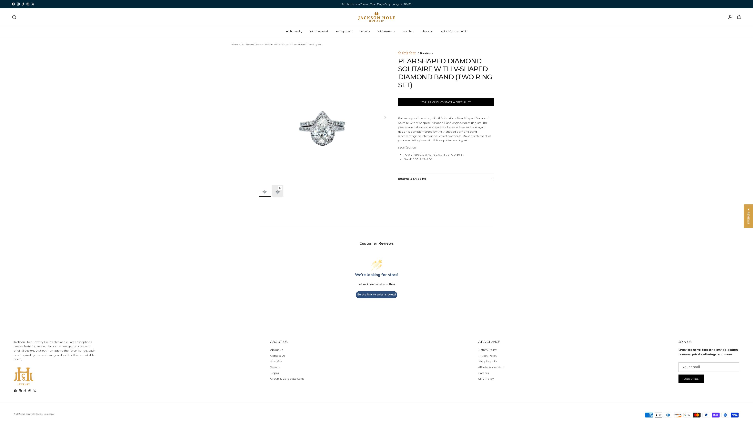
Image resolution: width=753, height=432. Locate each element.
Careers (483, 373)
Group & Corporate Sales (287, 378)
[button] (748, 216)
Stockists (276, 361)
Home (234, 44)
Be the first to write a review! (376, 294)
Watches (408, 31)
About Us (427, 31)
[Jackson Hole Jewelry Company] (376, 17)
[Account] (729, 17)
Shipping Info (487, 361)
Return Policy (487, 350)
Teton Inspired (319, 31)
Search (275, 367)
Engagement (344, 31)
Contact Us (277, 355)
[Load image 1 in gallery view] (324, 115)
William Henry (386, 31)
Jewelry (365, 31)
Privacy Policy (487, 355)
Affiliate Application (491, 367)
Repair (274, 373)
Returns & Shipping (412, 178)
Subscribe (691, 378)
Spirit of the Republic (454, 31)
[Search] (14, 17)
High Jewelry (294, 31)
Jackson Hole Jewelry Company (38, 414)
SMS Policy (486, 378)
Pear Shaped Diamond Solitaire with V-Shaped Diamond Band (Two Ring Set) (281, 44)
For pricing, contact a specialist (446, 102)
